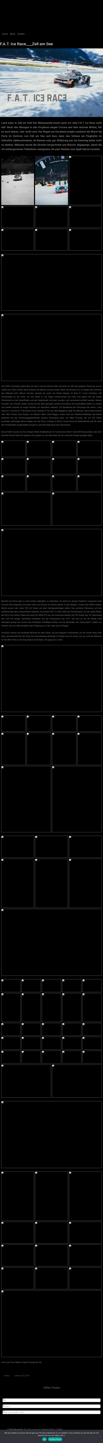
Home (5, 34)
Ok (44, 1439)
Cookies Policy (55, 1439)
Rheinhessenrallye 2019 (51, 1410)
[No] (100, 1436)
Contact (20, 34)
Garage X (18, 1429)
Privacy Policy (48, 1429)
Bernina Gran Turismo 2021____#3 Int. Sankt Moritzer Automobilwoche (51, 1404)
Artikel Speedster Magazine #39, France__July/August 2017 (51, 1398)
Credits (59, 1429)
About (12, 34)
